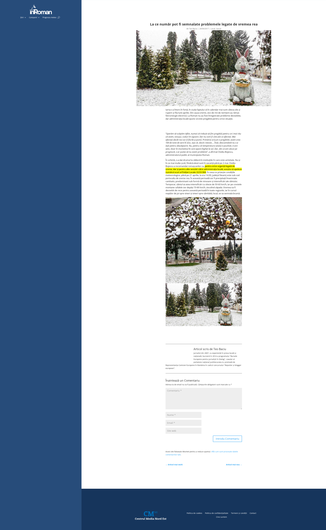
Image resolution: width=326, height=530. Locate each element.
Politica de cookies (194, 513)
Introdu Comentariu (227, 438)
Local (213, 28)
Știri (22, 18)
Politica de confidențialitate (216, 513)
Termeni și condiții (239, 513)
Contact (253, 513)
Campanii (33, 18)
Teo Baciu (193, 28)
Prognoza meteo (49, 18)
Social (218, 28)
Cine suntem (221, 517)
